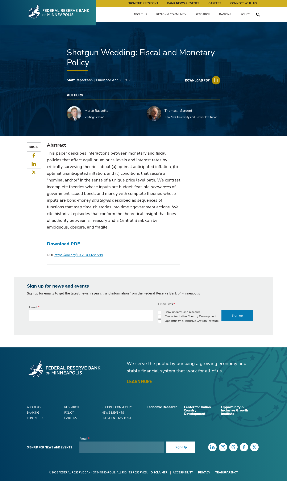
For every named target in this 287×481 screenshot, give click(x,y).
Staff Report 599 (80, 80)
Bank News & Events (183, 3)
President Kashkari (116, 418)
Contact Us (35, 418)
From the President (143, 3)
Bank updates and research (182, 312)
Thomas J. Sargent (178, 110)
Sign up (237, 315)
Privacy (204, 472)
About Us (140, 14)
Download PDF (63, 244)
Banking (225, 14)
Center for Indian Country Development (190, 316)
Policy (245, 14)
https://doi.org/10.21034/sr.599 (78, 255)
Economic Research (162, 407)
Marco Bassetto (96, 110)
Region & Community (171, 14)
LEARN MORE (139, 381)
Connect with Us (243, 3)
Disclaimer (159, 472)
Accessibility (183, 472)
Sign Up (181, 447)
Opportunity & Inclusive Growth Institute (192, 321)
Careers (214, 3)
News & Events (113, 413)
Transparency (226, 472)
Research (202, 14)
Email (33, 307)
